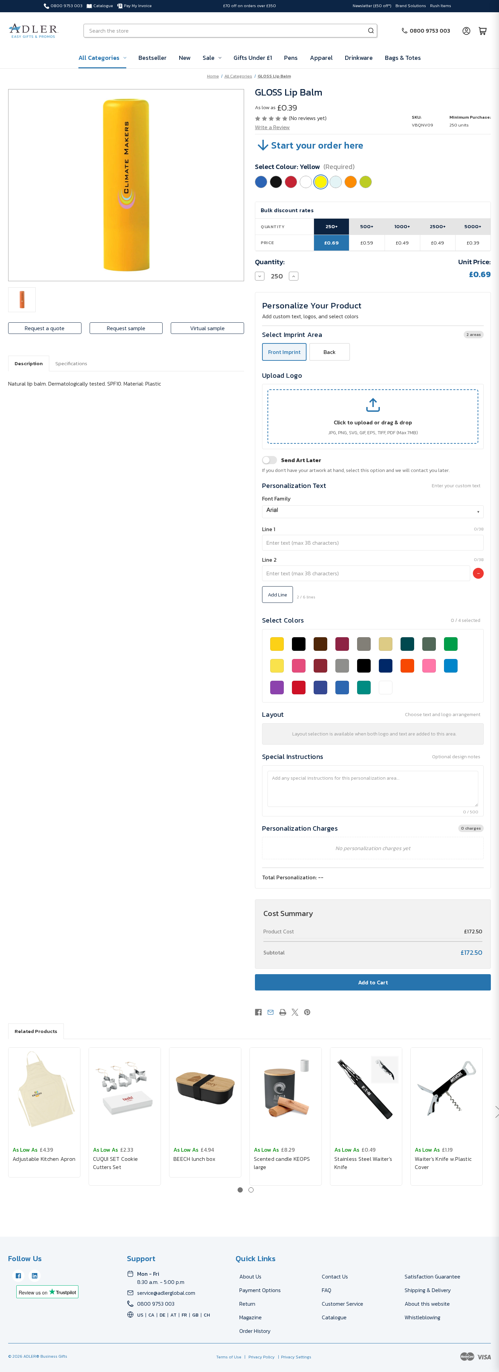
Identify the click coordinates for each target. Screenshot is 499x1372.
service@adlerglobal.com (166, 1293)
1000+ (402, 226)
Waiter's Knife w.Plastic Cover (443, 1163)
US (140, 1315)
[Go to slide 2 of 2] (251, 1189)
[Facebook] (258, 1012)
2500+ (438, 226)
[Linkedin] (35, 1276)
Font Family (276, 498)
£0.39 (473, 243)
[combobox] (373, 511)
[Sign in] (466, 30)
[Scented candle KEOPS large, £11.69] (285, 1088)
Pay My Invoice (138, 6)
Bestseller (152, 57)
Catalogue (103, 6)
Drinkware (359, 57)
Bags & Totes (403, 57)
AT (173, 1315)
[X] (295, 1012)
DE (162, 1315)
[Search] (371, 30)
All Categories (98, 57)
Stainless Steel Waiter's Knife (363, 1163)
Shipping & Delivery (428, 1290)
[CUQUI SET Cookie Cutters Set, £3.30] (125, 1088)
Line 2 (269, 560)
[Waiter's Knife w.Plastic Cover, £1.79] (446, 1088)
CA (151, 1315)
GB (195, 1315)
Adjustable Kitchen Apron (44, 1159)
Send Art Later (301, 460)
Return (247, 1304)
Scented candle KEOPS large (282, 1163)
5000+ (472, 226)
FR (184, 1315)
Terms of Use (229, 1357)
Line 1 (268, 529)
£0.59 (367, 243)
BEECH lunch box (194, 1159)
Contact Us (335, 1276)
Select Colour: (305, 167)
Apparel (321, 57)
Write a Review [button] (272, 127)
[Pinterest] (307, 1012)
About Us (250, 1276)
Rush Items (440, 6)
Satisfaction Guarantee (432, 1276)
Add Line (277, 594)
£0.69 (331, 243)
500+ (366, 226)
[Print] (282, 1012)
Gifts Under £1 (253, 57)
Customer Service (342, 1304)
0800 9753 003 (66, 6)
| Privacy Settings (293, 1357)
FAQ (326, 1290)
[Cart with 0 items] (483, 30)
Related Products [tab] (36, 1031)
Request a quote (44, 328)
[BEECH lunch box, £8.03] (205, 1088)
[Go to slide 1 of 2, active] (240, 1189)
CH (207, 1315)
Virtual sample (207, 328)
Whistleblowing (422, 1317)
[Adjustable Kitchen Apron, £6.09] (44, 1088)
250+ (332, 226)
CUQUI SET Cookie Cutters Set (115, 1163)
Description (29, 363)
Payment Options (260, 1290)
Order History (255, 1331)
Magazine (250, 1317)
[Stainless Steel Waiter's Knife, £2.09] (366, 1088)
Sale (209, 57)
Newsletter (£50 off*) (372, 6)
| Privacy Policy (258, 1357)
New (184, 57)
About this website (427, 1304)
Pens (291, 57)
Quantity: (270, 262)
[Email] (270, 1012)
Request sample (126, 328)
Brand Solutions (410, 6)
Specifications (71, 363)
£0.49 (402, 243)
